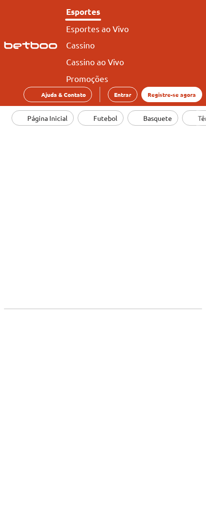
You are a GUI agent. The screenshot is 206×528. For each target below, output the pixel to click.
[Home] (32, 45)
